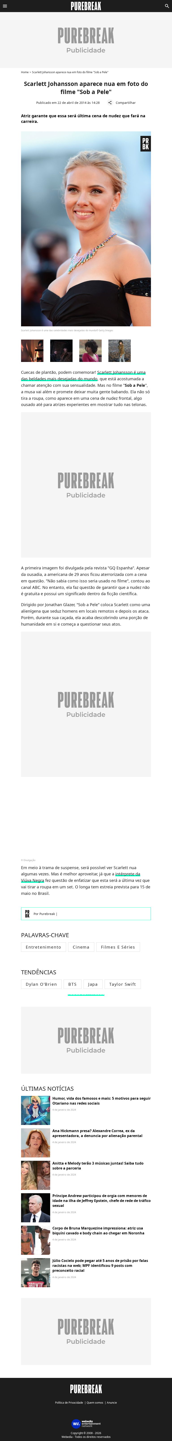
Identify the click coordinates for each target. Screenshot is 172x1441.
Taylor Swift (122, 984)
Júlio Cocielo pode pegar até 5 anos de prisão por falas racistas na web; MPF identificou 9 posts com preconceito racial (100, 1265)
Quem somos (95, 1403)
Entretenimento (43, 947)
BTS (72, 984)
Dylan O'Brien (41, 984)
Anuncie (112, 1403)
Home (25, 72)
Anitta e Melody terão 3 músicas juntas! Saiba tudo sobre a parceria (98, 1166)
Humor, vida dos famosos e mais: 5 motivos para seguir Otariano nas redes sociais (101, 1101)
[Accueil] (86, 6)
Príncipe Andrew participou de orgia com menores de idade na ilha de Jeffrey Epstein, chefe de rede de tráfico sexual (101, 1200)
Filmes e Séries (118, 947)
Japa (93, 984)
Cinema (81, 947)
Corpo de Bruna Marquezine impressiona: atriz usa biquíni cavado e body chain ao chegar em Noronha (98, 1231)
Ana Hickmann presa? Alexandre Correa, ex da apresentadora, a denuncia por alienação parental (97, 1133)
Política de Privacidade (69, 1403)
